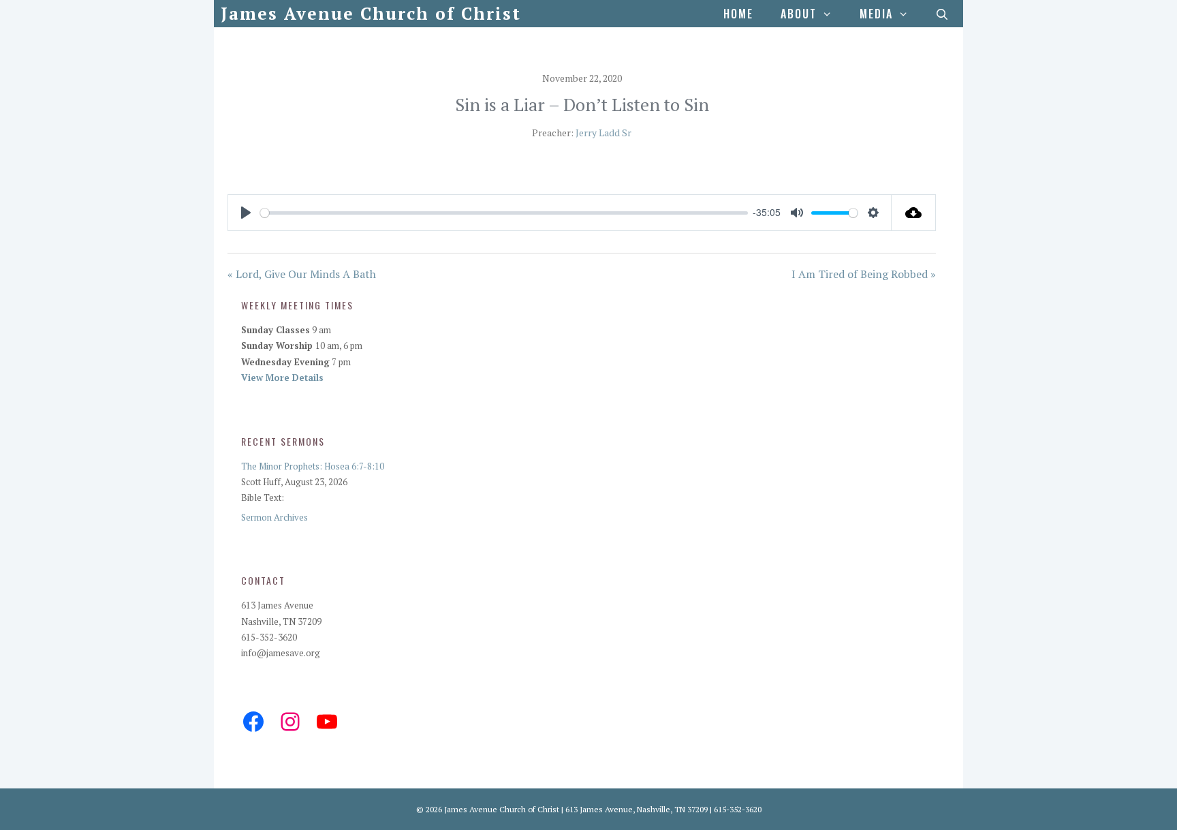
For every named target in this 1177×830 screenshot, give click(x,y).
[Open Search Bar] (942, 13)
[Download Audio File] (914, 212)
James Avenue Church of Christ (371, 13)
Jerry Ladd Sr (603, 132)
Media (876, 13)
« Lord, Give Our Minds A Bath (301, 273)
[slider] (504, 212)
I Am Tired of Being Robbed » (863, 273)
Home (738, 13)
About (799, 13)
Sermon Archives (274, 517)
